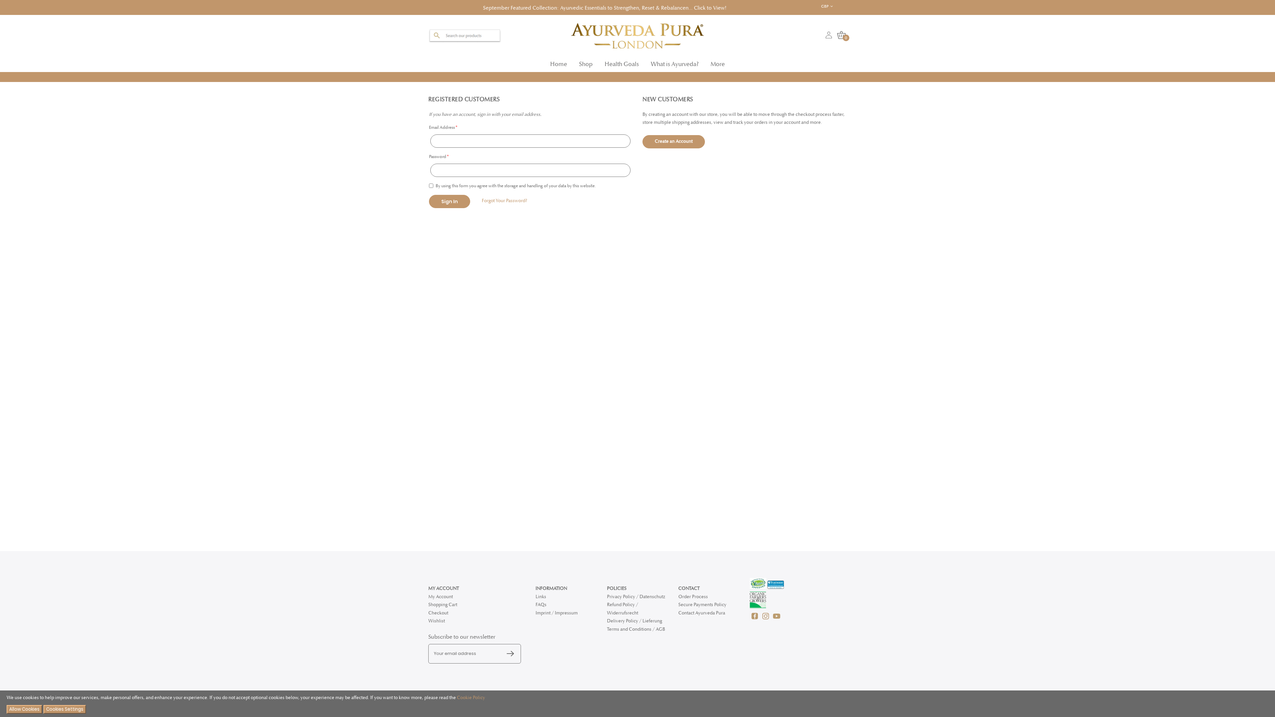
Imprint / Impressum (557, 613)
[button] (832, 6)
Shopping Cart (442, 604)
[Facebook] (755, 619)
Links (541, 596)
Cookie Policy (471, 697)
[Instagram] (766, 619)
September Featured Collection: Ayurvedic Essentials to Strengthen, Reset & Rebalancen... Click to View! (556, 7)
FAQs (541, 604)
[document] (637, 704)
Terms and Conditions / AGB (636, 629)
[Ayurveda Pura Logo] (637, 34)
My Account (440, 596)
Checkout (438, 613)
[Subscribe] (512, 654)
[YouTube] (777, 619)
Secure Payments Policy (702, 604)
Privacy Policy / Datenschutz (636, 596)
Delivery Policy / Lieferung (634, 621)
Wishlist (436, 621)
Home (558, 62)
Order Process (693, 596)
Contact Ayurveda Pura (701, 613)
